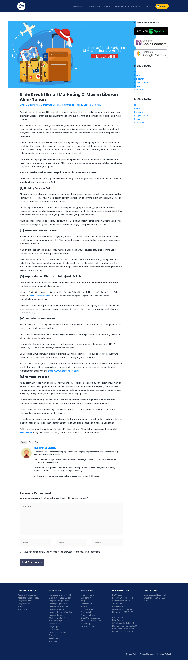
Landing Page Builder (58, 603)
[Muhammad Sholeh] (26, 452)
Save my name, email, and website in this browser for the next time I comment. (61, 551)
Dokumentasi (86, 603)
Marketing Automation (58, 618)
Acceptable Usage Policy (28, 598)
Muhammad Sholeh (45, 448)
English (163, 6)
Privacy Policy (131, 654)
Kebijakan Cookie (25, 603)
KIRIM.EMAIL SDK (88, 626)
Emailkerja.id (54, 638)
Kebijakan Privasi (25, 601)
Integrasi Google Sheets (59, 601)
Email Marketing (27, 105)
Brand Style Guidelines (90, 618)
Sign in (148, 6)
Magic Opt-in (54, 626)
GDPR (20, 606)
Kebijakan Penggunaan (27, 595)
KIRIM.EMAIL (26, 432)
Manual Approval (56, 623)
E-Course (53, 641)
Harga (107, 6)
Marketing (78, 6)
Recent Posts (34, 442)
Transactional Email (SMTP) (60, 595)
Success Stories (87, 609)
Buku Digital (86, 612)
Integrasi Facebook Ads (59, 606)
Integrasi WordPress (57, 609)
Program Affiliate (88, 615)
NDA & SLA (22, 609)
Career (137, 86)
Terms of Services (147, 654)
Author (23, 442)
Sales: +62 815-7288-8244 (127, 6)
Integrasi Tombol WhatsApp (61, 612)
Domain (52, 635)
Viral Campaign (55, 621)
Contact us (139, 89)
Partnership (85, 623)
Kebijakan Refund (142, 82)
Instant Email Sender (57, 632)
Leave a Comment (92, 105)
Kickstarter (139, 79)
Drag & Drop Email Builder (60, 598)
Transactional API (88, 595)
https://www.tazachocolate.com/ (63, 370)
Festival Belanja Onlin (39, 295)
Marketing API (86, 598)
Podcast (84, 606)
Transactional (93, 6)
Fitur (136, 71)
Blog (83, 601)
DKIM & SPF (54, 629)
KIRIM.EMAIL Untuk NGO (91, 621)
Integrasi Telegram (57, 615)
